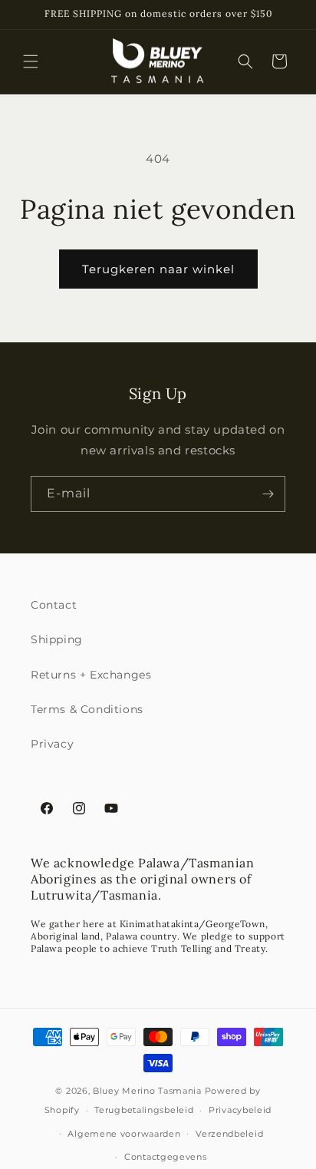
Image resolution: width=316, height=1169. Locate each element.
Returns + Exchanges (91, 675)
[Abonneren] (268, 494)
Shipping (57, 639)
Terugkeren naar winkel (158, 269)
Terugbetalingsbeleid (143, 1110)
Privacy (52, 744)
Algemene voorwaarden (123, 1133)
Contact (54, 605)
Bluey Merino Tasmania (147, 1090)
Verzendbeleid (229, 1133)
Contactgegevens (165, 1156)
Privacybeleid (240, 1110)
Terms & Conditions (87, 709)
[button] (31, 61)
